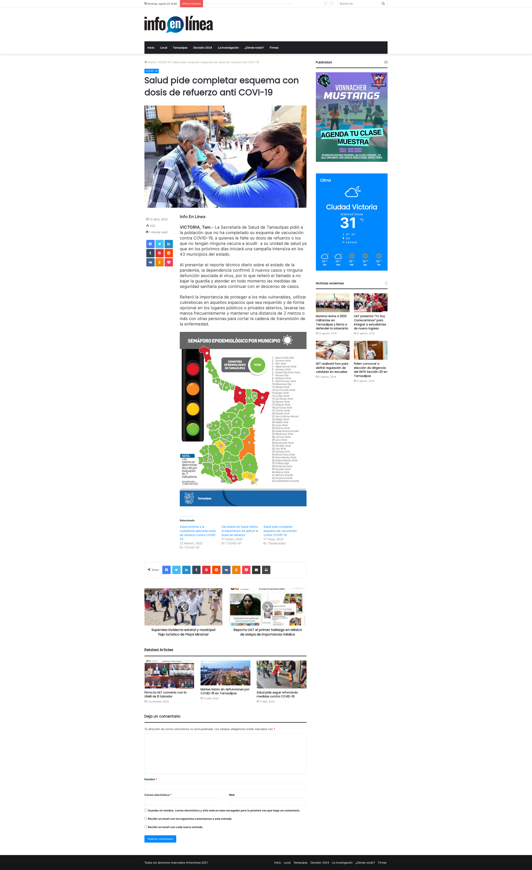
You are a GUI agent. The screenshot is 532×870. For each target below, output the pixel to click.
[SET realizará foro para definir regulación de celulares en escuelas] (333, 350)
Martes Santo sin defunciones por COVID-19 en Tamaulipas (225, 691)
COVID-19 (164, 62)
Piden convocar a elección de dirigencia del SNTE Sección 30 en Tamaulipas (370, 370)
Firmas (274, 47)
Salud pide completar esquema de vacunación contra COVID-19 (280, 531)
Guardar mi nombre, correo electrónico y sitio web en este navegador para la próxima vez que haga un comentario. (224, 810)
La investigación (228, 47)
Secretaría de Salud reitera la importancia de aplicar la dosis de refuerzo (240, 531)
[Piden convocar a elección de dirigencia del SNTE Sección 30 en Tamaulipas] (371, 350)
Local (163, 47)
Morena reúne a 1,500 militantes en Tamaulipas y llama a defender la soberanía (332, 322)
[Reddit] (169, 253)
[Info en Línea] (178, 24)
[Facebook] (150, 244)
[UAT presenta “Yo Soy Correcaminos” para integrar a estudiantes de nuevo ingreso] (371, 302)
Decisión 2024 (202, 47)
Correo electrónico (158, 794)
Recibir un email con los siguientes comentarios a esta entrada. (190, 818)
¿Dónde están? (254, 47)
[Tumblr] (150, 253)
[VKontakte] (150, 262)
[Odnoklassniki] (159, 262)
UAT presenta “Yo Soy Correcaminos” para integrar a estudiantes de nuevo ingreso (370, 322)
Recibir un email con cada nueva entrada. (175, 827)
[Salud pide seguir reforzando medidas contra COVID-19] (282, 674)
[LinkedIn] (169, 244)
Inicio (150, 47)
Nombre (150, 779)
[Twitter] (159, 244)
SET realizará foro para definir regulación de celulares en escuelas (248, 3)
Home (151, 62)
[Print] (266, 570)
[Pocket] (169, 262)
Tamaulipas (180, 47)
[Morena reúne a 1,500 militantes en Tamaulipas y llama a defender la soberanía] (333, 302)
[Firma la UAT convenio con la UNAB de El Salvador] (169, 674)
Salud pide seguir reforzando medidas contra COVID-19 (277, 694)
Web (232, 794)
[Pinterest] (159, 253)
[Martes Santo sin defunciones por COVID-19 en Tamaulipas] (225, 672)
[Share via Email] (256, 570)
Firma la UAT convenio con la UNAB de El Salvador (165, 694)
